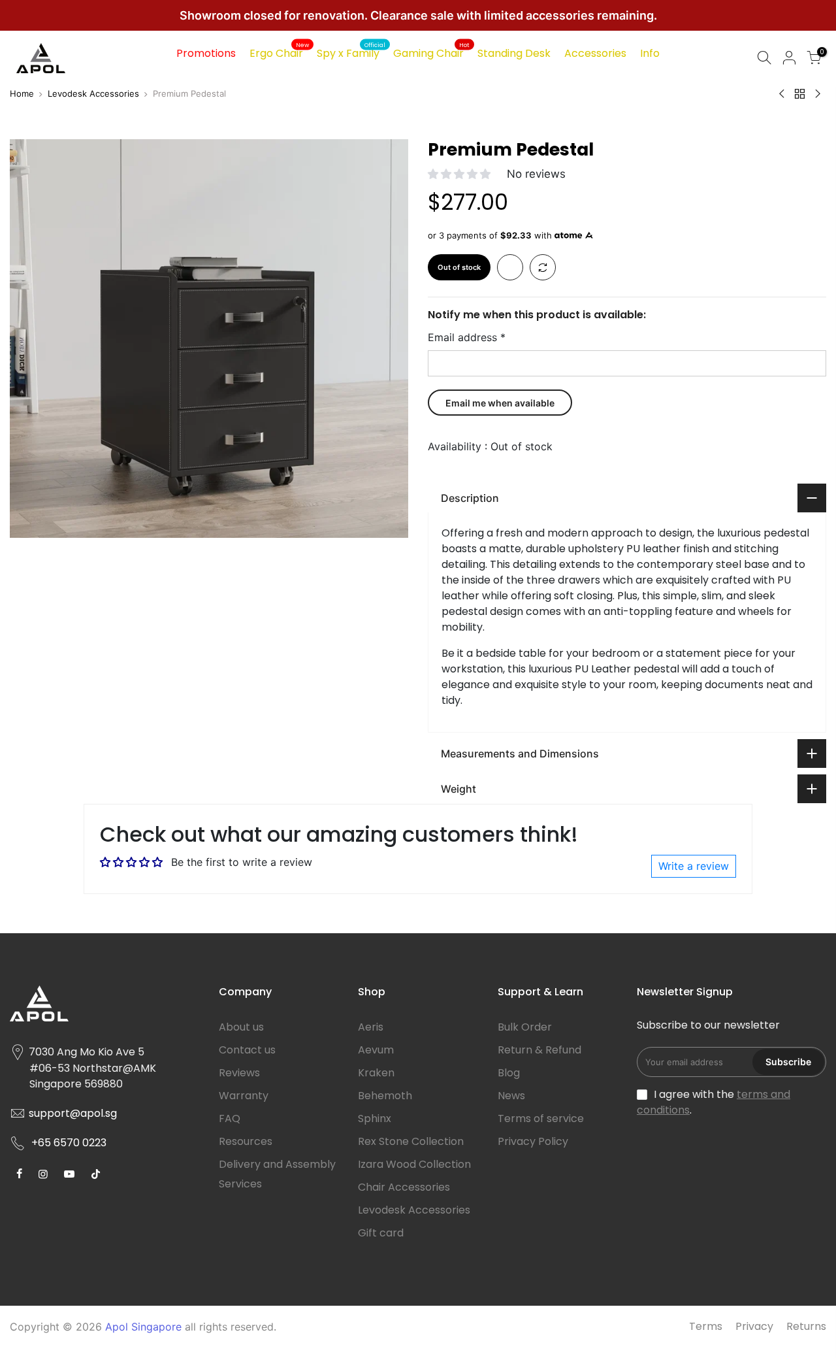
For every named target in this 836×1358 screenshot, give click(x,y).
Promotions (206, 53)
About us (241, 1027)
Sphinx (374, 1118)
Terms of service (541, 1118)
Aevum (376, 1049)
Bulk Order (525, 1027)
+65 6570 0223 (68, 1142)
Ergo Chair (279, 51)
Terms (705, 1326)
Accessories (595, 53)
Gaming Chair (431, 51)
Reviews (239, 1072)
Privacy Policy (533, 1141)
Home (22, 93)
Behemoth (385, 1095)
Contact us (247, 1049)
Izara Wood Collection (414, 1164)
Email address (467, 337)
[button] (461, 173)
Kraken (376, 1072)
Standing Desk (514, 53)
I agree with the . (713, 1102)
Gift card (381, 1232)
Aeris (370, 1027)
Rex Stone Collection (411, 1141)
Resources (245, 1141)
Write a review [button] (693, 865)
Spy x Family (351, 51)
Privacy (754, 1326)
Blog (509, 1072)
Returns (806, 1326)
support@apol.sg (73, 1113)
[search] (764, 59)
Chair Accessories (404, 1187)
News (511, 1095)
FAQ (229, 1118)
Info (650, 53)
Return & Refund (539, 1049)
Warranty (243, 1095)
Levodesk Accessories (93, 93)
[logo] (104, 1008)
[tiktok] (20, 1173)
